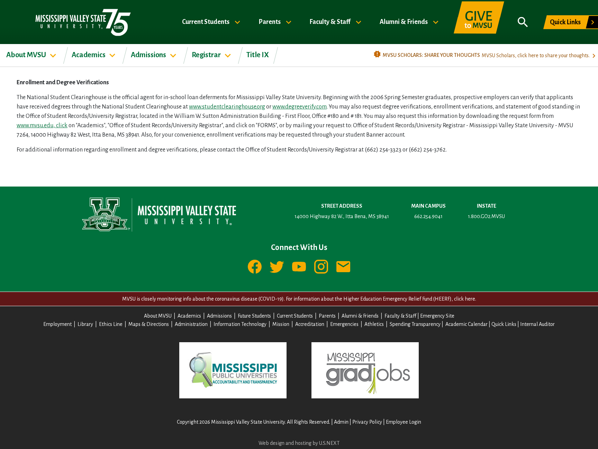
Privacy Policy (367, 422)
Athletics (374, 324)
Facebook (254, 266)
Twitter (277, 266)
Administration (191, 324)
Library (85, 324)
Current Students (206, 21)
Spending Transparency (415, 324)
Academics (89, 55)
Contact (343, 266)
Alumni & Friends (404, 21)
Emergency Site (437, 316)
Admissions (149, 55)
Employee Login (403, 422)
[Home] (83, 22)
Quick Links (565, 22)
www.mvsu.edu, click (42, 125)
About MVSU (26, 55)
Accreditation (309, 324)
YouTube (299, 266)
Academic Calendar (466, 324)
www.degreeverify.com (299, 107)
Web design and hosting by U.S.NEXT (299, 443)
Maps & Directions (148, 324)
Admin (341, 422)
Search (523, 22)
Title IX (257, 55)
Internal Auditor (537, 324)
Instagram (321, 266)
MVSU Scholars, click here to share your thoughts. (536, 55)
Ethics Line (111, 324)
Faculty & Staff (330, 21)
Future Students (254, 316)
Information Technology (240, 324)
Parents (270, 21)
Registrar (207, 55)
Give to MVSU (479, 22)
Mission (280, 324)
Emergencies (344, 324)
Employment (57, 324)
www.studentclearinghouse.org (227, 107)
